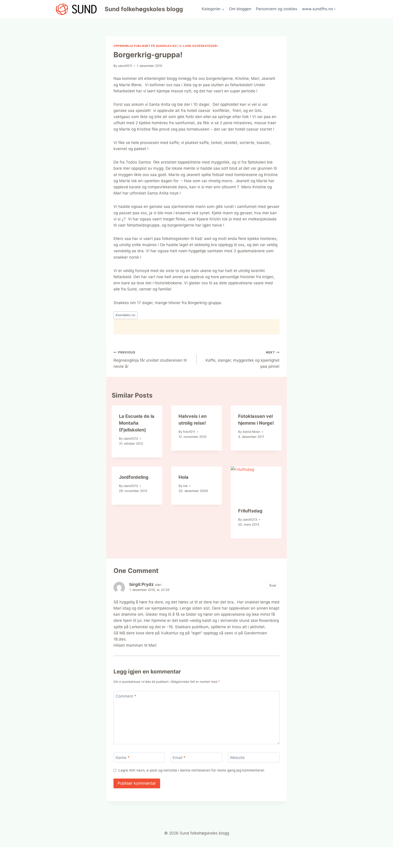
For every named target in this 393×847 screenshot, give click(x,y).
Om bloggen (240, 9)
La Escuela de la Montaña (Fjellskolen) (136, 423)
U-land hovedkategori (198, 46)
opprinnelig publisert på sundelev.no (145, 46)
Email (179, 757)
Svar (272, 585)
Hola (184, 477)
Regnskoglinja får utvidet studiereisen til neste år (150, 359)
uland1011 (125, 66)
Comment (126, 696)
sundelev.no (125, 315)
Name (123, 757)
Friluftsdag (250, 511)
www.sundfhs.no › (318, 9)
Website (237, 757)
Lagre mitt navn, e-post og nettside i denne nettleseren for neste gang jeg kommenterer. (191, 770)
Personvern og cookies (276, 9)
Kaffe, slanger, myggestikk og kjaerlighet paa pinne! (243, 359)
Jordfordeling (134, 477)
